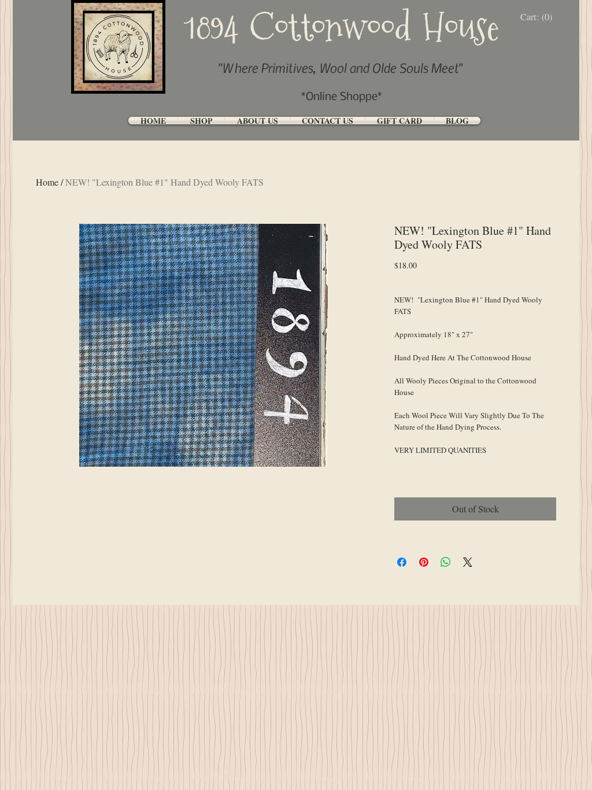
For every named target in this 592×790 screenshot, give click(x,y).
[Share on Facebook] (402, 562)
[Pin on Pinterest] (424, 562)
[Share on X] (468, 562)
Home (47, 182)
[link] (539, 17)
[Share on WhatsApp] (446, 562)
